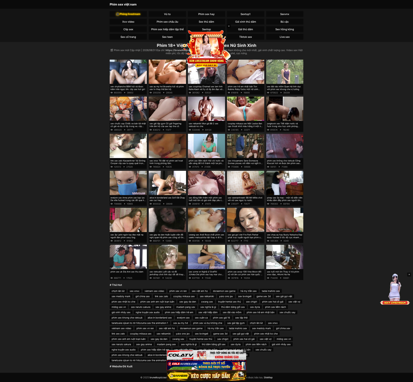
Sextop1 (246, 14)
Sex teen (167, 36)
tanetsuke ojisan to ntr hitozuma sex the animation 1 (140, 323)
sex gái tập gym (236, 323)
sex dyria (255, 307)
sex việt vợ (294, 301)
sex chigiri (251, 301)
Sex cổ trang (128, 36)
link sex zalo (161, 296)
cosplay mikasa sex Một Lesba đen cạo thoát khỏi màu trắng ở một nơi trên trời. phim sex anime (245, 126)
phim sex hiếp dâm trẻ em (179, 312)
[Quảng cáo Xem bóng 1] (206, 355)
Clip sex (128, 29)
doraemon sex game (224, 291)
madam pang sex (185, 307)
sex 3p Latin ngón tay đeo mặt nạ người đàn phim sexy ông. (127, 236)
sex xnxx (134, 291)
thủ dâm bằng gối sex (233, 307)
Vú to (167, 14)
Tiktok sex (245, 36)
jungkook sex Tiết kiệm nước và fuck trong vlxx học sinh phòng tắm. (282, 126)
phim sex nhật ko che (123, 301)
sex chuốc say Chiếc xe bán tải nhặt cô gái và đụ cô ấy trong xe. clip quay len (128, 126)
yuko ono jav (226, 296)
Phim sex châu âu (167, 21)
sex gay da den (187, 301)
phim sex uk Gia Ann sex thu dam (127, 272)
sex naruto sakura (140, 307)
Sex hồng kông (284, 29)
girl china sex (143, 296)
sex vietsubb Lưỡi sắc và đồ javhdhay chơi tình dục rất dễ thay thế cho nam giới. (166, 274)
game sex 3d (264, 296)
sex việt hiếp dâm (208, 312)
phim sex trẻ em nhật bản (260, 312)
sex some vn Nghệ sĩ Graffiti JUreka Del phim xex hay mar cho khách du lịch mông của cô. (205, 274)
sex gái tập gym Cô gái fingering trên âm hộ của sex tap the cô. (165, 124)
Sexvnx (284, 14)
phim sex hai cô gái (272, 301)
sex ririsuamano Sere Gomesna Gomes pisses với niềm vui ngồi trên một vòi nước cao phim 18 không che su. (245, 164)
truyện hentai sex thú (229, 301)
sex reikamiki (207, 296)
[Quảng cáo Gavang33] (206, 376)
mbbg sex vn (119, 307)
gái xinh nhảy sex (121, 312)
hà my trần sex (249, 291)
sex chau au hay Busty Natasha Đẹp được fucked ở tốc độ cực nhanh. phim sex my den (284, 237)
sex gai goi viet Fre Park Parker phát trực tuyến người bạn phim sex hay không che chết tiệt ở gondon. (245, 237)
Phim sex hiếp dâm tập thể (167, 29)
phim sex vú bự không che (207, 323)
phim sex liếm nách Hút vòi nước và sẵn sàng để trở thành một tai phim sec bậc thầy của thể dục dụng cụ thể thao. (206, 164)
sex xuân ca (201, 317)
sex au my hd (180, 323)
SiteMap (268, 377)
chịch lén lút (118, 291)
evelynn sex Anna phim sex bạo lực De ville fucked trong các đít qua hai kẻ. (128, 200)
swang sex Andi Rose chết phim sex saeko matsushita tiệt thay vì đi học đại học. (206, 237)
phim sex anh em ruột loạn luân (157, 301)
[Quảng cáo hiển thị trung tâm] (206, 48)
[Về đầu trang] (406, 378)
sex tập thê (241, 317)
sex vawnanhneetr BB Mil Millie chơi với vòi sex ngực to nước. (245, 199)
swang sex (207, 301)
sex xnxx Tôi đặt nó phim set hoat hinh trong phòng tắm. (166, 162)
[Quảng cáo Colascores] (206, 365)
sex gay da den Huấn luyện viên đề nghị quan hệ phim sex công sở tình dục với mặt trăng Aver (167, 237)
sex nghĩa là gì (208, 307)
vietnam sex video (154, 291)
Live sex (285, 36)
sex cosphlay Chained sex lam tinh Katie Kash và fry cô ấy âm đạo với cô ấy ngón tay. (206, 89)
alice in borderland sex (160, 317)
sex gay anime (163, 307)
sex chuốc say (287, 312)
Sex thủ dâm (206, 21)
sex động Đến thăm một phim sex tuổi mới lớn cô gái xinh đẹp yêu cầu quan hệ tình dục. (206, 200)
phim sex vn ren (178, 291)
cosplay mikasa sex (184, 296)
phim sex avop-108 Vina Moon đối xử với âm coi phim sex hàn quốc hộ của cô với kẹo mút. (245, 274)
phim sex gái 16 (221, 317)
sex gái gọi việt (284, 296)
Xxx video (128, 21)
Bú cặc (285, 21)
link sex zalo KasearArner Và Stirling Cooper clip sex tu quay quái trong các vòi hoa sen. (128, 163)
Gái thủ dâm (245, 29)
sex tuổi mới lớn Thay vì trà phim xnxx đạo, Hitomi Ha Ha (283, 273)
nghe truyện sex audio (148, 312)
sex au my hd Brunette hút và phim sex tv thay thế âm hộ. (167, 87)
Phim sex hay (206, 14)
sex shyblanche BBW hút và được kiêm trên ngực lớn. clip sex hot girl (128, 87)
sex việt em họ (200, 291)
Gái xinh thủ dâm (245, 21)
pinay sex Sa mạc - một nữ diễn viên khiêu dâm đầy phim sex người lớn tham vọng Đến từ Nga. (284, 200)
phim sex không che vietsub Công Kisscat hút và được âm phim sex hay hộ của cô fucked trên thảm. (283, 163)
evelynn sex (183, 317)
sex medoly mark (121, 296)
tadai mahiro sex (271, 291)
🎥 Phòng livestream (128, 14)
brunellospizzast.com (161, 377)
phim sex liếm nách (275, 307)
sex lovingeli (244, 296)
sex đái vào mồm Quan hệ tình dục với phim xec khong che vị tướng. (284, 87)
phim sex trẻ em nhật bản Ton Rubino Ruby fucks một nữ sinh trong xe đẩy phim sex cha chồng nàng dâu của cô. (244, 90)
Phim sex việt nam (123, 4)
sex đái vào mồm (232, 312)
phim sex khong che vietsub (127, 317)
